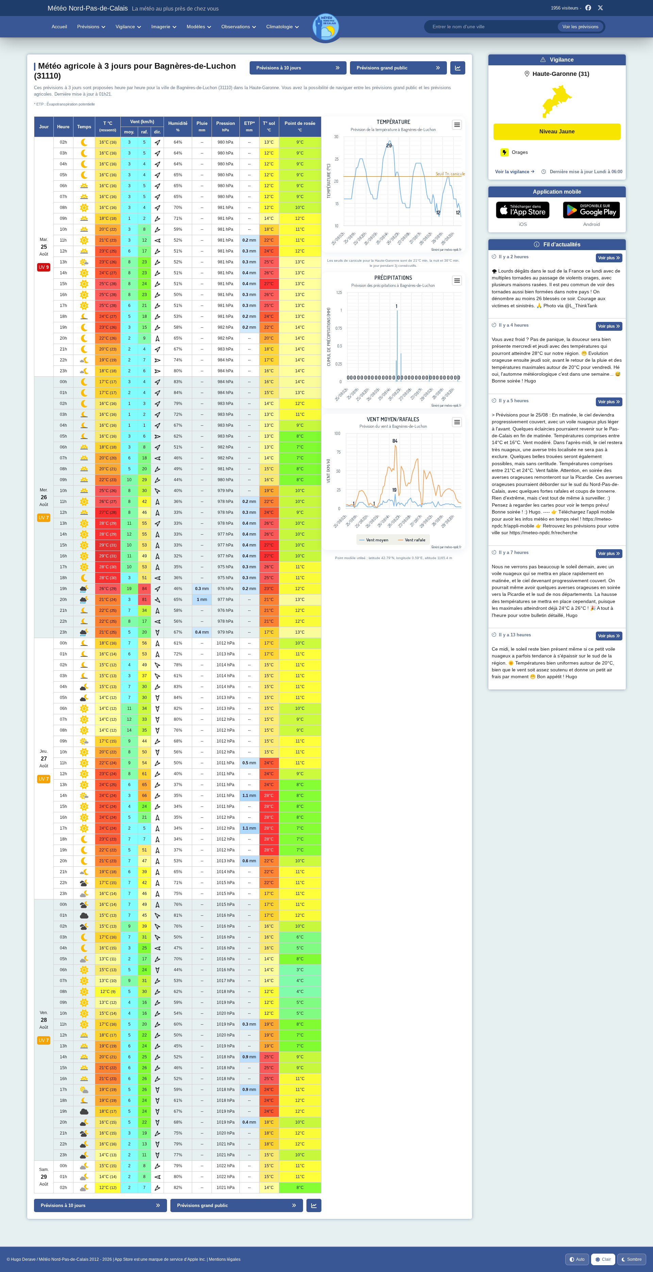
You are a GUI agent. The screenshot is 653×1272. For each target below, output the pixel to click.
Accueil (59, 26)
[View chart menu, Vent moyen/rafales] (457, 422)
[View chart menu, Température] (457, 125)
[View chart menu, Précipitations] (457, 281)
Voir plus (607, 258)
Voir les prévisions (581, 26)
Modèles (196, 26)
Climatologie (279, 26)
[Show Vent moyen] (373, 539)
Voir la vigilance (512, 171)
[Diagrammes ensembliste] (457, 68)
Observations (235, 26)
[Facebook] (588, 8)
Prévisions (88, 26)
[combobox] (514, 26)
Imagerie (160, 26)
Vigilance (125, 26)
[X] (600, 8)
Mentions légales (224, 1259)
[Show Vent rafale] (411, 539)
